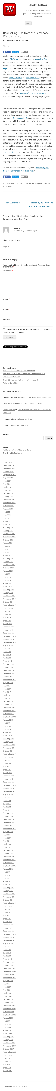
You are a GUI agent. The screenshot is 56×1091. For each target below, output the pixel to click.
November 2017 (9, 673)
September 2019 (9, 605)
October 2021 (8, 540)
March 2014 (7, 810)
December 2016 (9, 707)
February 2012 (8, 887)
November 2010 (9, 934)
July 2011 (6, 909)
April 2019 (7, 620)
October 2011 (8, 900)
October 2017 (8, 676)
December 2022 (9, 499)
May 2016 (7, 729)
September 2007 (9, 1052)
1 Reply (6, 46)
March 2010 (7, 959)
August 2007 (8, 1055)
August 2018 (8, 645)
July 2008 (6, 1021)
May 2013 (7, 841)
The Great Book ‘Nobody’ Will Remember (19, 370)
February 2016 (8, 738)
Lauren (17, 228)
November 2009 (9, 971)
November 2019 (9, 599)
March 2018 (7, 661)
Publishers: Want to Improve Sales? (29, 403)
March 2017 (7, 698)
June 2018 (7, 651)
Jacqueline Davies (42, 59)
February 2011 (8, 925)
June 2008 (7, 1024)
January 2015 (8, 779)
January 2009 (8, 1002)
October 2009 (8, 974)
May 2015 (7, 766)
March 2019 (7, 624)
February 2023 (8, 493)
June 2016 (7, 726)
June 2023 (7, 481)
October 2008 (8, 1012)
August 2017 (8, 683)
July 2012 (6, 872)
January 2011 (8, 928)
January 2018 (8, 667)
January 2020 (8, 592)
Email (6, 309)
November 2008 (9, 1008)
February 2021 (8, 558)
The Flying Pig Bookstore (12, 453)
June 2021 (7, 549)
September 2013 (9, 828)
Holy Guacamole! (11, 203)
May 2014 (7, 804)
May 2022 (7, 518)
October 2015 (8, 751)
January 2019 (8, 630)
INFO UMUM (7, 403)
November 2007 (9, 1046)
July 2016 (6, 723)
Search (6, 434)
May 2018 (7, 655)
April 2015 (7, 769)
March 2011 (7, 922)
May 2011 (7, 915)
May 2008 (7, 1027)
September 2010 (9, 940)
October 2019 (8, 602)
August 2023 (8, 478)
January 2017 (8, 704)
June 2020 (7, 577)
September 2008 (9, 1015)
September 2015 (9, 754)
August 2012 (8, 869)
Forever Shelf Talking (11, 377)
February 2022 (8, 527)
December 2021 (9, 534)
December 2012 (9, 856)
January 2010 (8, 965)
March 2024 (7, 462)
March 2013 (7, 847)
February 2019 (8, 627)
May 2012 (7, 878)
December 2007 (9, 1043)
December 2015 (9, 745)
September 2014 (9, 791)
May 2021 (7, 552)
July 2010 (6, 946)
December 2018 (9, 633)
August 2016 (8, 720)
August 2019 (8, 608)
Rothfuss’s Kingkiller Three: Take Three (35, 397)
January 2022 (8, 530)
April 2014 (7, 807)
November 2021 (9, 537)
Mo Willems (15, 59)
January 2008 (8, 1039)
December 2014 (9, 782)
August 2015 (8, 757)
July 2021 (6, 546)
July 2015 (6, 760)
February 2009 (8, 999)
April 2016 (7, 732)
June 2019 (7, 614)
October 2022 (8, 506)
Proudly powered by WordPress (15, 1086)
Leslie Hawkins (9, 409)
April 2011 (7, 918)
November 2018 (9, 636)
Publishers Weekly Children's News (17, 450)
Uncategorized (28, 183)
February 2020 (8, 589)
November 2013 (9, 822)
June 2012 (7, 875)
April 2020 (7, 583)
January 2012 (8, 890)
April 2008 (7, 1030)
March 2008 (7, 1033)
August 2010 (8, 943)
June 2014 (7, 800)
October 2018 (8, 639)
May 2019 (7, 617)
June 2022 (7, 515)
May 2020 (7, 580)
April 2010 (7, 956)
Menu (28, 23)
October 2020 (8, 568)
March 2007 (7, 1071)
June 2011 (7, 912)
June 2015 (7, 763)
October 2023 (8, 471)
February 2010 (8, 962)
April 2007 (7, 1067)
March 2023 (7, 490)
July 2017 (6, 686)
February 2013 (8, 850)
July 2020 (6, 574)
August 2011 (8, 906)
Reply (5, 246)
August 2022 (8, 509)
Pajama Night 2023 (10, 383)
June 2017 (7, 689)
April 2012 (7, 881)
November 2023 (9, 468)
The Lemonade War (20, 118)
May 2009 (7, 990)
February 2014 (8, 813)
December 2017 (9, 670)
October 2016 (8, 714)
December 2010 (9, 931)
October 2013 (8, 825)
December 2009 (9, 968)
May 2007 (7, 1064)
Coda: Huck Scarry (26, 419)
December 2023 (9, 465)
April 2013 (7, 844)
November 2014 (9, 785)
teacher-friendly (11, 152)
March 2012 (7, 884)
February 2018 (8, 664)
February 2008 (8, 1036)
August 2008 (8, 1018)
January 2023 (8, 496)
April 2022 (7, 521)
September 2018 (9, 642)
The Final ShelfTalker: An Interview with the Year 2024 (24, 374)
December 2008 (9, 1005)
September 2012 (9, 866)
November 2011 (9, 897)
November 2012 (9, 859)
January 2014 (8, 816)
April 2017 (7, 695)
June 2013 (7, 838)
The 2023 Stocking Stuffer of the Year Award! (20, 380)
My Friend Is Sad (32, 77)
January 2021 (8, 561)
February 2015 (8, 776)
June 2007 (7, 1061)
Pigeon (6, 68)
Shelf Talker (38, 5)
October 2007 (8, 1049)
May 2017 (7, 692)
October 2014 (8, 788)
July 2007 (6, 1058)
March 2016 (7, 735)
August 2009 (8, 981)
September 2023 (9, 475)
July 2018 (6, 648)
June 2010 (7, 949)
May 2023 (7, 484)
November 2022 (9, 502)
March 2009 (7, 996)
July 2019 (6, 611)
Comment (8, 270)
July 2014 (6, 797)
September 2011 (9, 903)
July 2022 (6, 512)
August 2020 (8, 571)
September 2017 (9, 679)
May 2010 (7, 953)
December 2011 (9, 894)
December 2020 (9, 565)
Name (6, 299)
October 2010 (8, 937)
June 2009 (7, 987)
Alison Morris (8, 186)
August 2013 (8, 832)
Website (6, 319)
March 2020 (7, 586)
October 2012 (8, 863)
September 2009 (9, 977)
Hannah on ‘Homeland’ (20, 425)
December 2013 (9, 819)
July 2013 (6, 835)
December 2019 (9, 596)
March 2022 (7, 524)
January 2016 (8, 741)
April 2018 (7, 658)
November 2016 (9, 710)
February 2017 (8, 701)
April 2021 (7, 555)
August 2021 (8, 543)
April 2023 (7, 487)
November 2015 (9, 748)
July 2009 (6, 984)
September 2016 (9, 717)
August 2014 (8, 794)
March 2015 (7, 773)
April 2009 (7, 993)
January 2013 (8, 853)
